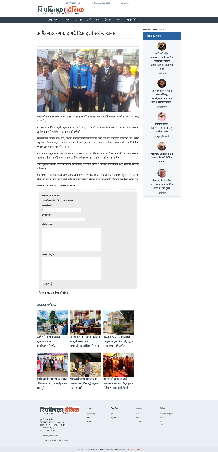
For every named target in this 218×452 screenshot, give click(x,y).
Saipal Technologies (133, 449)
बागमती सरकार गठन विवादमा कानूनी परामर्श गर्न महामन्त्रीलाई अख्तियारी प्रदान (85, 341)
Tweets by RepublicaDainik (154, 29)
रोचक (137, 413)
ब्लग (118, 20)
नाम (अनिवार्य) (47, 205)
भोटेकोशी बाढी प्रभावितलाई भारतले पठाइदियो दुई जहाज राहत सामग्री (84, 383)
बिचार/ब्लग (155, 36)
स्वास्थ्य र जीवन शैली (166, 413)
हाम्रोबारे (162, 424)
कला (97, 20)
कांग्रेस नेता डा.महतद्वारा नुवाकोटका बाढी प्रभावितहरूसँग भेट (48, 341)
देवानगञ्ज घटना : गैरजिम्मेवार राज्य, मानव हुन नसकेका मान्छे (162, 128)
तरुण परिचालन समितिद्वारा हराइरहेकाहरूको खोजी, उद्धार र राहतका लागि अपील (118, 341)
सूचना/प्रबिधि (131, 20)
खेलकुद (108, 20)
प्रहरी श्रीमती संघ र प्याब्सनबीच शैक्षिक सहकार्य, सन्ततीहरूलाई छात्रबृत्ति (52, 383)
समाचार (67, 20)
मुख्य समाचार (53, 20)
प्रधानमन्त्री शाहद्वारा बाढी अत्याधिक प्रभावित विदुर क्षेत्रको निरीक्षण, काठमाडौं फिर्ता (118, 383)
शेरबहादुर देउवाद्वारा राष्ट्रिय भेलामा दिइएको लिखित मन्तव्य (162, 157)
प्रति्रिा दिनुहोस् (47, 224)
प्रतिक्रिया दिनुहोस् (48, 254)
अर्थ (88, 20)
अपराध (79, 20)
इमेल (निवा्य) (47, 215)
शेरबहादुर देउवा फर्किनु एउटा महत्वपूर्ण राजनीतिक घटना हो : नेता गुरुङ (162, 184)
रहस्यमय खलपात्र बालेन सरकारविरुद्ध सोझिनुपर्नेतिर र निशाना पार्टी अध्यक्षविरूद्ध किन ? (162, 96)
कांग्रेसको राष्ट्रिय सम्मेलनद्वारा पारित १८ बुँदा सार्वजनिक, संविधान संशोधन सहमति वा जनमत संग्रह (162, 61)
